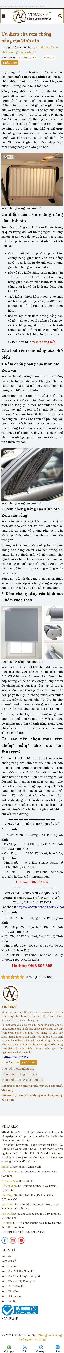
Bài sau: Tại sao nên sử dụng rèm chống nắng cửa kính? (31, 1097)
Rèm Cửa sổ (8, 1260)
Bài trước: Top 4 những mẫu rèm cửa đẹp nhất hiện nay (32, 1088)
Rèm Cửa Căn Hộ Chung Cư (18, 1281)
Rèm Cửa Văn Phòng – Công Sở (20, 1276)
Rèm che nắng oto (21, 1068)
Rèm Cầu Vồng (10, 1291)
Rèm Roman (9, 1266)
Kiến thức (26, 47)
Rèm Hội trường (11, 1296)
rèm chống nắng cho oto (19, 1074)
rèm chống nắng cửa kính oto (22, 1080)
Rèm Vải (6, 1255)
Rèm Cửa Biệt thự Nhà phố (17, 1271)
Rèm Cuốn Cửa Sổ (12, 1286)
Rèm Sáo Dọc (9, 1301)
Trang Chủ (8, 47)
